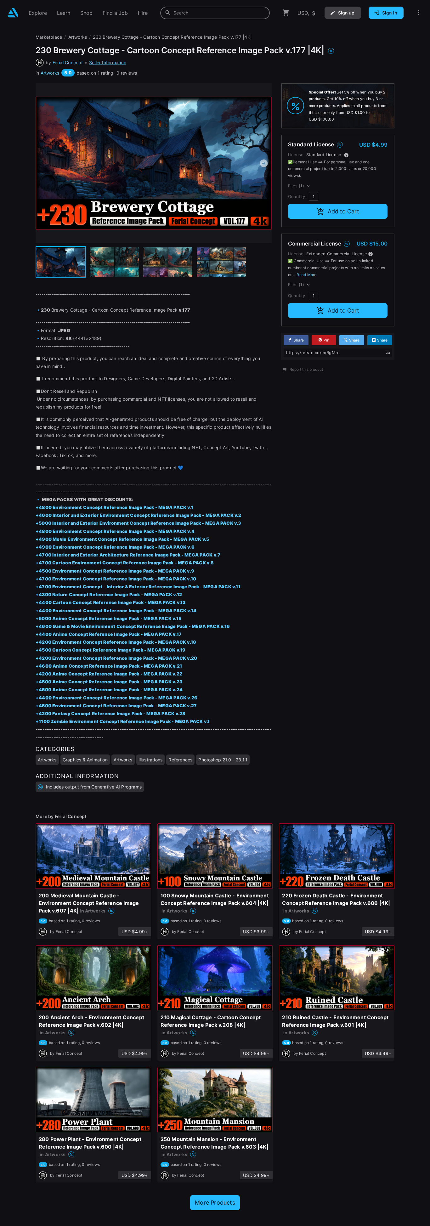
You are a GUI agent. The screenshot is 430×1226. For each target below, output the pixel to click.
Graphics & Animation (85, 759)
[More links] (418, 12)
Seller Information (107, 62)
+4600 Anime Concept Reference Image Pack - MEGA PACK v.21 (109, 666)
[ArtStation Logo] (13, 13)
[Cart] (286, 12)
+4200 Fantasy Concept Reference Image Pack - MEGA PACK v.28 (110, 713)
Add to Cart (343, 211)
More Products (215, 1202)
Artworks (50, 73)
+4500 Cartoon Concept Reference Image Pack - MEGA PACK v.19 (110, 650)
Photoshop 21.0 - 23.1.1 (222, 759)
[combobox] (215, 13)
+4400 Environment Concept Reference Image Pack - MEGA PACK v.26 (116, 697)
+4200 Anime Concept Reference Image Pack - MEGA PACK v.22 (109, 673)
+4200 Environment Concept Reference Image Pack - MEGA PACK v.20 (116, 658)
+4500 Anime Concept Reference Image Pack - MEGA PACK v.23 (109, 681)
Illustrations (151, 759)
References (180, 759)
